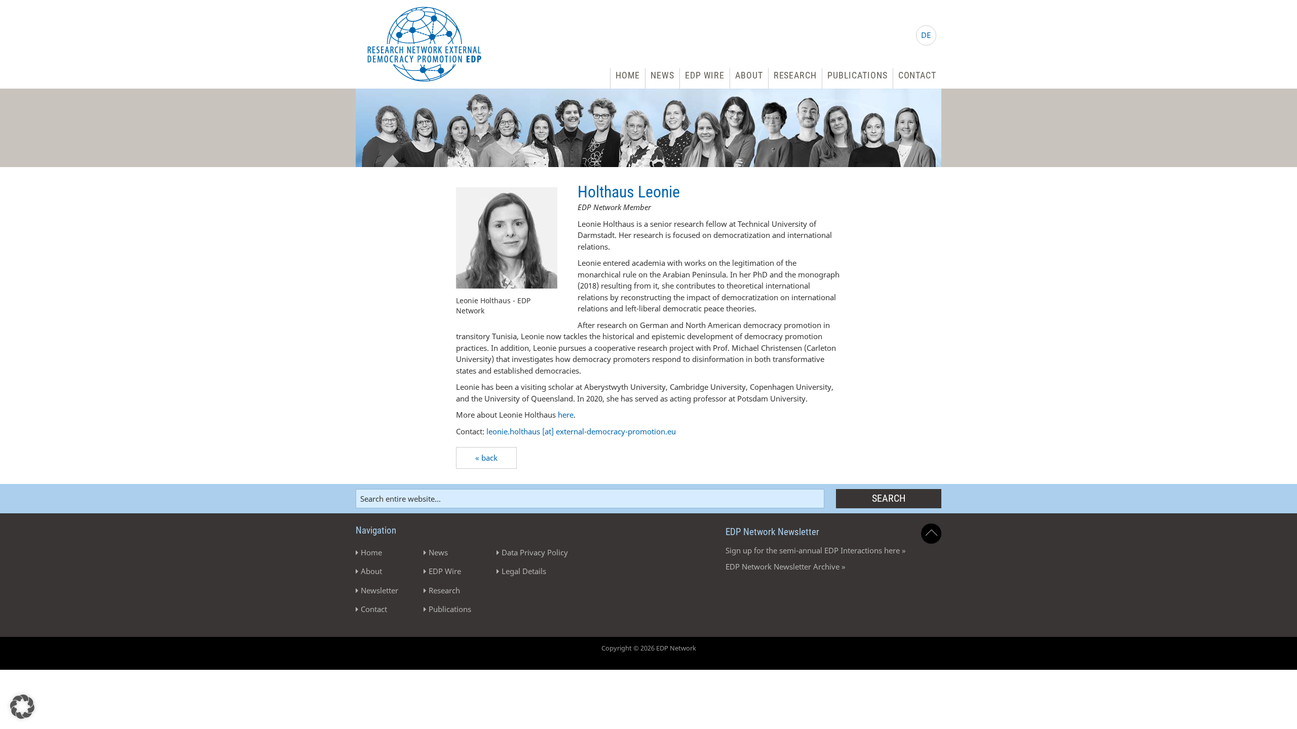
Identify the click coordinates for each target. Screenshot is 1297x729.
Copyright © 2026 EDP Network (648, 648)
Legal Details (524, 571)
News (662, 75)
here (566, 415)
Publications (857, 75)
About (749, 75)
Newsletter (379, 590)
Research (795, 75)
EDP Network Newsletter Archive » (786, 566)
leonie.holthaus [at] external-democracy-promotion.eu (581, 431)
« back (486, 458)
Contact (917, 75)
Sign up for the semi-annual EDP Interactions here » (816, 550)
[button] (22, 706)
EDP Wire (704, 75)
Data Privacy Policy (535, 552)
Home (628, 75)
